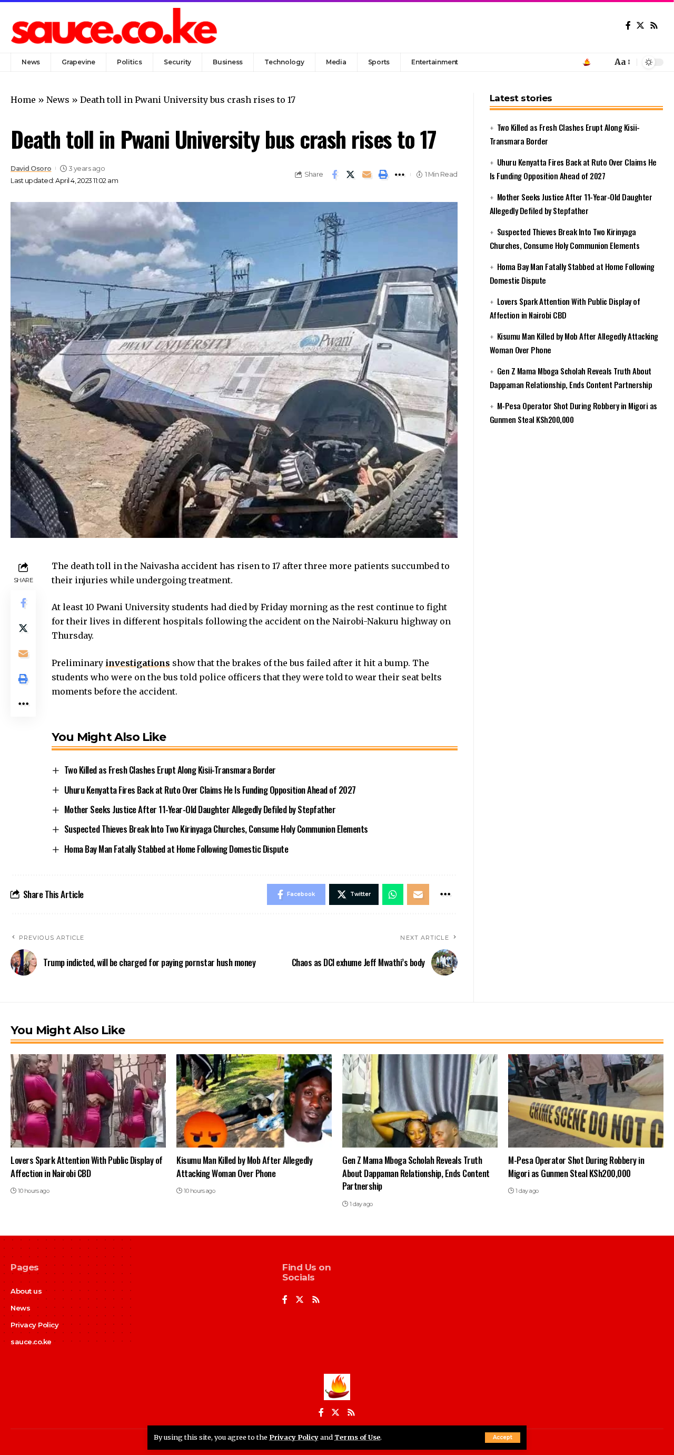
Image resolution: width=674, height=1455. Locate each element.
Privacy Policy (294, 1437)
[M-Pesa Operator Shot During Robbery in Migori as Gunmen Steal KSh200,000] (585, 1101)
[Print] (383, 174)
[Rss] (654, 25)
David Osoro (31, 168)
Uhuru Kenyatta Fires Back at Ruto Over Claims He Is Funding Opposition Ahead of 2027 (210, 789)
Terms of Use (357, 1437)
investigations (137, 663)
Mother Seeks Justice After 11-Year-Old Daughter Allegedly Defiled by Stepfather (200, 809)
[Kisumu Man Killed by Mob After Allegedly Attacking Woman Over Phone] (254, 1101)
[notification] (601, 62)
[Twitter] (640, 25)
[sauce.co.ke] (115, 26)
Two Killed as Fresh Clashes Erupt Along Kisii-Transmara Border (170, 769)
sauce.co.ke (31, 1341)
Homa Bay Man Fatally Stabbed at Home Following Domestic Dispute (176, 848)
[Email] (367, 174)
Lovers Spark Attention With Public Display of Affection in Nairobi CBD (87, 1166)
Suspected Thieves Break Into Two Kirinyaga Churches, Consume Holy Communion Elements (216, 828)
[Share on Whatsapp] (392, 894)
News (58, 99)
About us (26, 1291)
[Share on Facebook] (334, 174)
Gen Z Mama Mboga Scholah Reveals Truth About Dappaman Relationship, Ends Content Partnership (416, 1172)
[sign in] (586, 62)
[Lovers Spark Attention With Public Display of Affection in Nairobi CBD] (88, 1101)
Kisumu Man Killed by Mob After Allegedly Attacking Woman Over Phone (244, 1166)
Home (23, 99)
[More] (399, 174)
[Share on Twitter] (350, 174)
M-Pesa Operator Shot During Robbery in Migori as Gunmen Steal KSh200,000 (576, 1166)
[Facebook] (628, 25)
